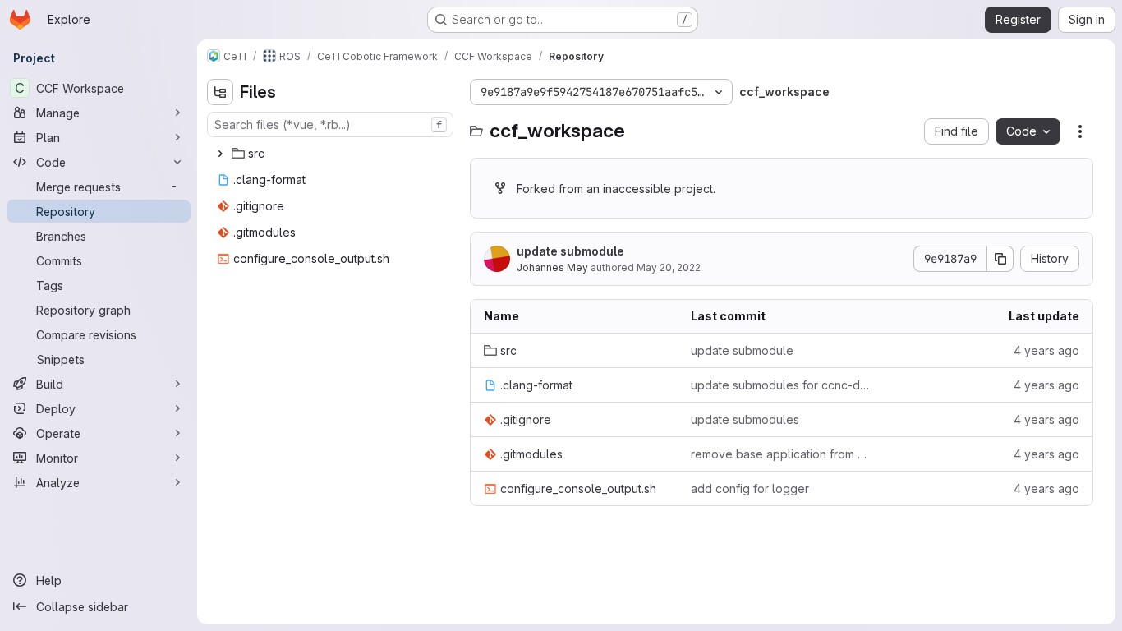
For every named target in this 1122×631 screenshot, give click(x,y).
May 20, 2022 (669, 267)
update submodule (570, 251)
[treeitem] (331, 153)
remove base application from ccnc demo (781, 454)
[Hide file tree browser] (220, 92)
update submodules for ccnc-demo (781, 385)
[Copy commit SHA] (1000, 259)
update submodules (745, 419)
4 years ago (1046, 350)
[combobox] (330, 124)
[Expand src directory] (220, 154)
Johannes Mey (552, 267)
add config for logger (750, 488)
